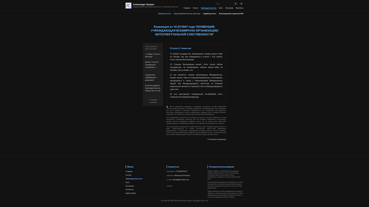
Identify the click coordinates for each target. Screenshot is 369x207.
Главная (186, 8)
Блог (221, 8)
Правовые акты (164, 14)
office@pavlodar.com (180, 180)
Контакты (239, 8)
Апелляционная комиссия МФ (231, 14)
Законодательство (208, 8)
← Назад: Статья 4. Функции (153, 55)
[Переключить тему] (241, 4)
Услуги (195, 8)
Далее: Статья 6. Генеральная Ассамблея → (152, 64)
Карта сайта (131, 193)
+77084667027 (181, 171)
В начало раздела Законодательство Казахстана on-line (152, 88)
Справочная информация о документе (151, 77)
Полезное (229, 8)
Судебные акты (209, 14)
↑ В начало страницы (216, 139)
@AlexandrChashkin (182, 175)
